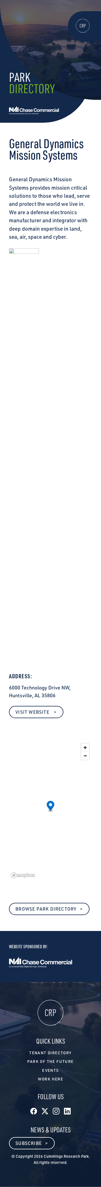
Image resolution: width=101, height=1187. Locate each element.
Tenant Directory (50, 1052)
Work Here (50, 1079)
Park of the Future (50, 1061)
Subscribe (28, 1143)
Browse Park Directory (46, 909)
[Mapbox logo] (23, 875)
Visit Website (32, 712)
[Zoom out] (85, 756)
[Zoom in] (85, 748)
